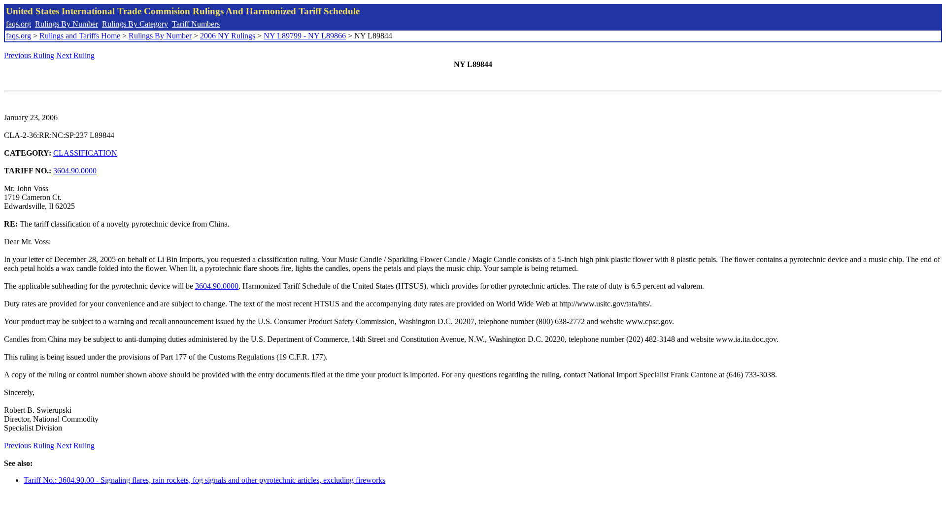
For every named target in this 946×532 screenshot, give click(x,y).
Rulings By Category (135, 24)
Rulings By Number (66, 24)
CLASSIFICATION (85, 153)
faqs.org (18, 24)
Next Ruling (75, 55)
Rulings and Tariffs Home (79, 36)
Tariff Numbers (196, 24)
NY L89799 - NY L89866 (305, 36)
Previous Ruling (29, 55)
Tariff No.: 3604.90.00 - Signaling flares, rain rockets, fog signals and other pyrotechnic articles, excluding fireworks (204, 480)
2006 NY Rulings (227, 36)
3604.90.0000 (75, 170)
